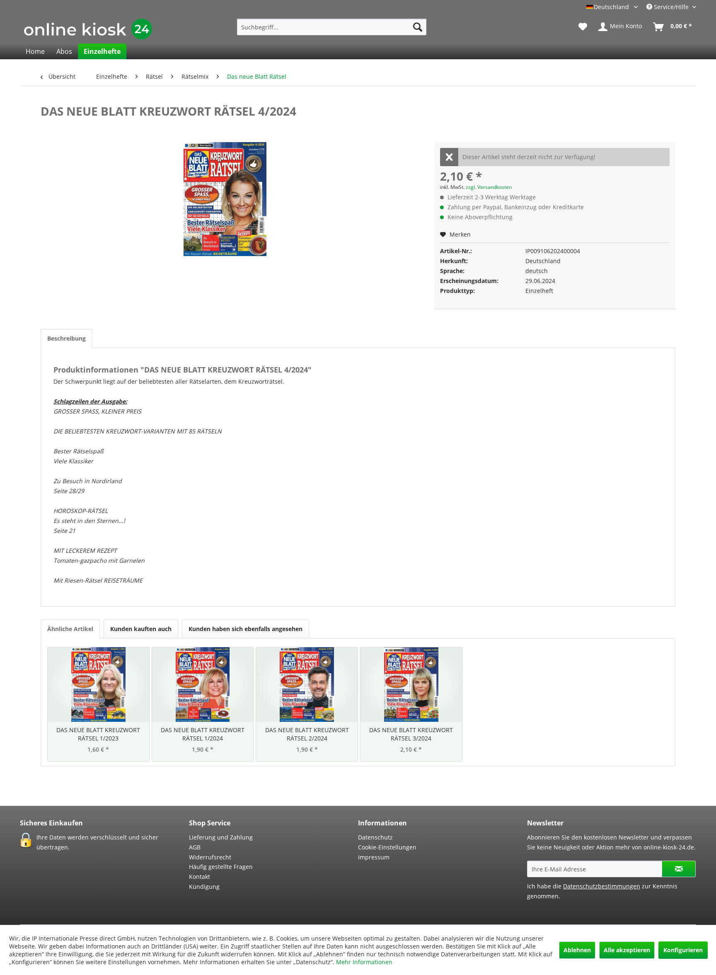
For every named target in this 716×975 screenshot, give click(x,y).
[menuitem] (331, 27)
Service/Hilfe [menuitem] (671, 7)
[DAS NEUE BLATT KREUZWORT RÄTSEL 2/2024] (307, 684)
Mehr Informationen (364, 962)
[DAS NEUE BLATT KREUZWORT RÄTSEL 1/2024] (203, 684)
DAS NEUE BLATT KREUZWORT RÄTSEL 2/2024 (307, 734)
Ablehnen (577, 950)
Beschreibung (66, 338)
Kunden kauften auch (141, 629)
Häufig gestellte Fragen (221, 867)
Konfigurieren (683, 950)
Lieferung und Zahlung (221, 837)
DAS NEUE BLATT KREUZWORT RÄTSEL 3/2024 (411, 734)
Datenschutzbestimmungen (601, 886)
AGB (195, 847)
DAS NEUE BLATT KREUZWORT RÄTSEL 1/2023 (98, 734)
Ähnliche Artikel (70, 629)
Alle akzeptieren (627, 950)
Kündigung (204, 886)
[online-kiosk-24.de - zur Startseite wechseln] (88, 29)
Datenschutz (375, 837)
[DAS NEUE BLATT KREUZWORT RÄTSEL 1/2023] (98, 684)
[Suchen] (417, 27)
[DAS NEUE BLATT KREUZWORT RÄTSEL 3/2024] (411, 684)
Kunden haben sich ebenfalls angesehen (245, 629)
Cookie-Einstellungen (387, 847)
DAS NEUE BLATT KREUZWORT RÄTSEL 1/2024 (202, 734)
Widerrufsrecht (210, 857)
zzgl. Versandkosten (489, 187)
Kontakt (199, 877)
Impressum (373, 857)
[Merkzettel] (582, 27)
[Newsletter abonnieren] (679, 869)
